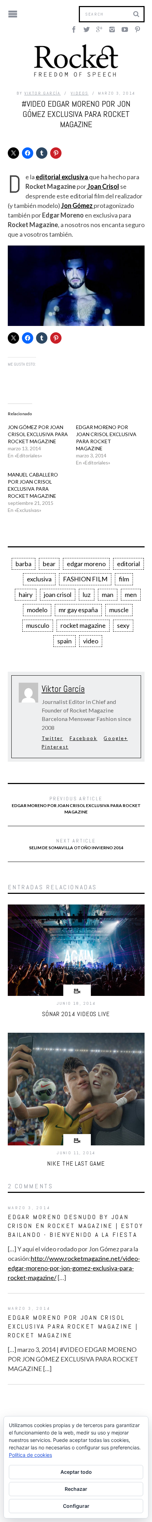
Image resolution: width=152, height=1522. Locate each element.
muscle (119, 610)
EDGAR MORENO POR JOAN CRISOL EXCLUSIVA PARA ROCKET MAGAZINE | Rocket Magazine (73, 1326)
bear (49, 564)
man (107, 594)
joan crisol (57, 594)
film (124, 579)
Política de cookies (30, 1455)
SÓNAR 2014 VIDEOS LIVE (76, 1014)
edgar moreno (86, 564)
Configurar (76, 1506)
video (90, 641)
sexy (123, 625)
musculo (37, 625)
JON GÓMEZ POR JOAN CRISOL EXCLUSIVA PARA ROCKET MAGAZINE (38, 434)
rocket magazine (83, 625)
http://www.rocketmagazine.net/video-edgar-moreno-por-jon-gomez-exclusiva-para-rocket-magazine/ (74, 1268)
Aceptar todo (76, 1472)
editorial (128, 564)
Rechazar (76, 1489)
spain (64, 641)
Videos (79, 93)
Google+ (116, 738)
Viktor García (42, 93)
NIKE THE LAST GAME (76, 1163)
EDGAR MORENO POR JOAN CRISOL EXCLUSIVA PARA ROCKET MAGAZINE (76, 804)
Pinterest (55, 747)
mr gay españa (78, 610)
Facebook (84, 738)
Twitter (52, 738)
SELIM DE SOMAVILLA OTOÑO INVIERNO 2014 (76, 844)
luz (86, 594)
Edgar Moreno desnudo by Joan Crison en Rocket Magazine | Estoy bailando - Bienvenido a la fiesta (76, 1226)
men (131, 594)
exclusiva (39, 579)
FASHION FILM (85, 579)
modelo (37, 610)
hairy (26, 594)
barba (23, 564)
